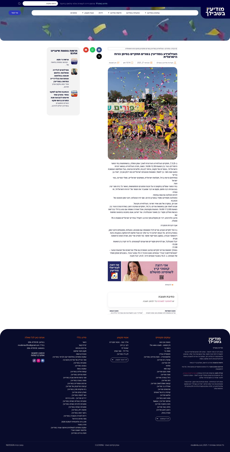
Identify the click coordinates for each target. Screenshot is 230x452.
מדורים (167, 48)
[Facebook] (42, 360)
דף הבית (174, 48)
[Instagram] (38, 360)
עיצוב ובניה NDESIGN (14, 445)
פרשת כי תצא (63, 59)
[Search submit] (19, 3)
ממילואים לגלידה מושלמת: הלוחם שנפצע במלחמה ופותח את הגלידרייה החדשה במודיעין (59, 76)
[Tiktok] (34, 360)
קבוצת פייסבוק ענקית (190, 373)
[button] (99, 50)
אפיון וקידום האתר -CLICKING (107, 445)
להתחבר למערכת (164, 301)
